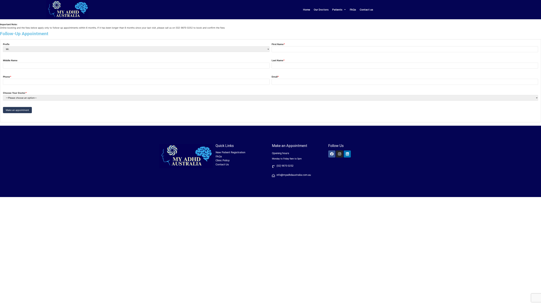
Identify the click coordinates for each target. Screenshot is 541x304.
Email (275, 77)
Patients (337, 9)
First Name (278, 44)
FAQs (353, 9)
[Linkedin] (347, 153)
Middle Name (10, 60)
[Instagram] (339, 153)
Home (306, 9)
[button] (339, 9)
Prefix (6, 44)
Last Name (278, 60)
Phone (7, 77)
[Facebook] (331, 153)
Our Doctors (321, 9)
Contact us (366, 9)
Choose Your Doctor (15, 93)
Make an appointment (17, 110)
